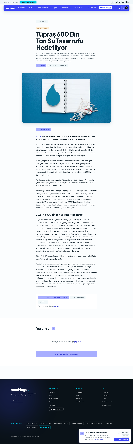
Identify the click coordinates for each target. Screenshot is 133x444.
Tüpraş (39, 136)
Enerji (31, 8)
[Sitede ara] (119, 8)
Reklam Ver (79, 398)
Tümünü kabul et (122, 439)
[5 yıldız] (55, 297)
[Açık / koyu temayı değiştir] (127, 2)
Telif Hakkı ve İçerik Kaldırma (94, 423)
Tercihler (125, 432)
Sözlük (106, 8)
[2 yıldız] (44, 297)
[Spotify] (123, 2)
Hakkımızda (79, 392)
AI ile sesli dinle (45, 129)
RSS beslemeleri (106, 405)
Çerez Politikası (31, 427)
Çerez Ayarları (44, 427)
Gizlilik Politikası (46, 423)
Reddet (125, 436)
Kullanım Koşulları (77, 423)
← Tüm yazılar (42, 21)
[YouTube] (119, 2)
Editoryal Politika (32, 423)
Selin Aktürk (41, 65)
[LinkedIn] (116, 2)
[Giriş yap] (123, 7)
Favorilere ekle (79, 297)
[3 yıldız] (48, 297)
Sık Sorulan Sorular (107, 402)
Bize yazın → (17, 401)
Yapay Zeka (66, 8)
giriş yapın (56, 306)
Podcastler (78, 8)
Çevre (56, 8)
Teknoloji (21, 8)
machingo (10, 8)
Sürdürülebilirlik (44, 8)
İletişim (78, 395)
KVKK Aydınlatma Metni (61, 423)
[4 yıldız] (51, 297)
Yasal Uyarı (109, 423)
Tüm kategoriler (55, 409)
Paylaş (44, 302)
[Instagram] (112, 2)
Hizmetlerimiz (80, 402)
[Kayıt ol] (126, 7)
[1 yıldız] (41, 297)
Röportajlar (91, 8)
